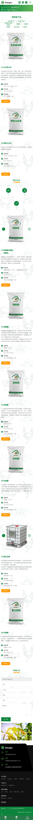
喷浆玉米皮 (21, 21)
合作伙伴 (28, 779)
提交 (7, 719)
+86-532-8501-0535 (10, 754)
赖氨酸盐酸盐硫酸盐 (8, 24)
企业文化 (10, 779)
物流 (6, 791)
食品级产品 (4, 785)
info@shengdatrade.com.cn (13, 760)
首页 (5, 10)
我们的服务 (4, 789)
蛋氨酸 (26, 24)
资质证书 (21, 779)
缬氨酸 (18, 24)
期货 (22, 791)
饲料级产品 (14, 10)
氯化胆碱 (16, 27)
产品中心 (3, 783)
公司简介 (3, 779)
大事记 (15, 779)
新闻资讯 (3, 796)
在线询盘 (5, 101)
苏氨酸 (8, 27)
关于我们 (3, 776)
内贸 (11, 791)
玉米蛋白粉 (11, 21)
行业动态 (10, 798)
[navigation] (30, 2)
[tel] (23, 2)
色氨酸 (25, 27)
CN (26, 2)
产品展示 (9, 10)
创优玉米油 (16, 791)
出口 (2, 791)
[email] (19, 2)
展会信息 (3, 798)
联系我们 (3, 802)
